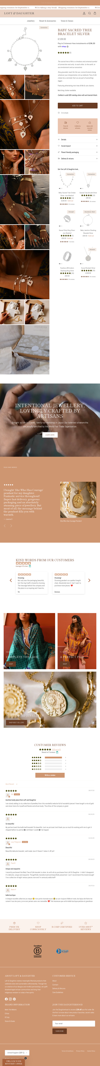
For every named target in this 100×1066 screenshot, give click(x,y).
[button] (63, 52)
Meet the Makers (11, 1009)
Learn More (50, 435)
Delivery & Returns (58, 988)
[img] (51, 563)
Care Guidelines (57, 992)
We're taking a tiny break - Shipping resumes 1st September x (29, 7)
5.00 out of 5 (56, 749)
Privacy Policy (80, 1051)
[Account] (84, 13)
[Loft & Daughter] (19, 13)
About (54, 981)
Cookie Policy (91, 1051)
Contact (55, 985)
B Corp (7, 1017)
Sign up (40, 3)
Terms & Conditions (67, 1051)
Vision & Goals (10, 1021)
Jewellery (31, 21)
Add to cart (77, 105)
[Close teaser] (25, 1058)
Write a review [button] (50, 775)
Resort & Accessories (47, 21)
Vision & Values (67, 21)
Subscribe (60, 1031)
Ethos (7, 1013)
